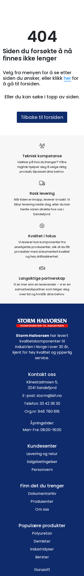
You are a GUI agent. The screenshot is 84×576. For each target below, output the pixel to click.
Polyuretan (42, 533)
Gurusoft (42, 569)
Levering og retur (42, 453)
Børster (42, 557)
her (67, 78)
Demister (42, 541)
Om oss (42, 509)
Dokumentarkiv (42, 493)
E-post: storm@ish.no (42, 395)
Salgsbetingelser (42, 461)
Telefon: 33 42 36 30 (42, 403)
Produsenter (42, 501)
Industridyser (42, 549)
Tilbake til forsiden (42, 117)
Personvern (42, 469)
